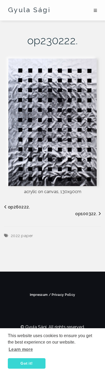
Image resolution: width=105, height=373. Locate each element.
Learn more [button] (21, 349)
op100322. (86, 213)
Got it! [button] (26, 363)
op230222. (52, 40)
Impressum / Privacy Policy (52, 295)
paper (27, 235)
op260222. (19, 207)
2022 (15, 235)
